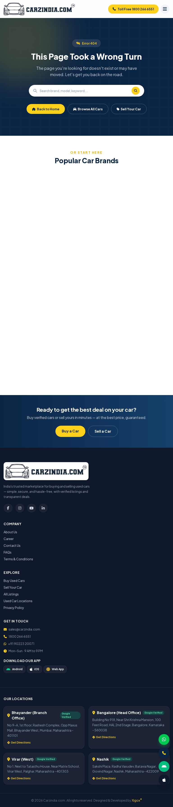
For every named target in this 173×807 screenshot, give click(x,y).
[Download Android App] (164, 766)
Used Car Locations (18, 601)
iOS (36, 669)
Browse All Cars (90, 109)
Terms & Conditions (18, 559)
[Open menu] (164, 9)
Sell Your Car (130, 109)
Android (17, 669)
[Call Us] (164, 753)
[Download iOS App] (164, 780)
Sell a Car (103, 431)
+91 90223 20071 (21, 644)
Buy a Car (70, 431)
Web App (58, 669)
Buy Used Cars (14, 581)
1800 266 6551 (20, 636)
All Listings (11, 594)
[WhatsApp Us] (164, 739)
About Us (10, 532)
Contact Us (12, 545)
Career (9, 539)
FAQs (7, 552)
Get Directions (21, 742)
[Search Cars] (136, 91)
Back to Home (47, 109)
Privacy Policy (14, 608)
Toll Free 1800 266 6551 (136, 9)
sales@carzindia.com (24, 629)
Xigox (137, 800)
